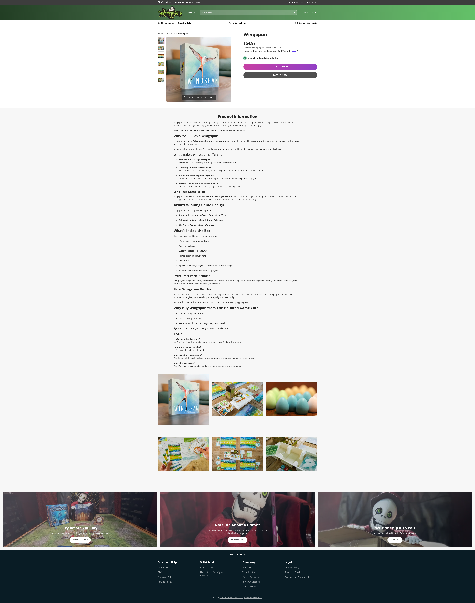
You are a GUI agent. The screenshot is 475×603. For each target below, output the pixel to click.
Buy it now (280, 75)
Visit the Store (249, 572)
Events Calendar (250, 577)
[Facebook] (159, 2)
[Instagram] (162, 2)
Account (304, 12)
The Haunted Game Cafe (231, 597)
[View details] (80, 519)
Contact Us (163, 567)
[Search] (294, 12)
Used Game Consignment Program (213, 574)
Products (171, 33)
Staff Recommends (166, 23)
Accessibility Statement (297, 577)
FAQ (160, 572)
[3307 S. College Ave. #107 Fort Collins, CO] (184, 2)
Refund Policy (165, 581)
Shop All (189, 12)
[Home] (170, 12)
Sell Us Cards (207, 567)
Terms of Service (293, 572)
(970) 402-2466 (297, 2)
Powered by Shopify (253, 597)
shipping (257, 47)
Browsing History (185, 23)
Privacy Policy (292, 567)
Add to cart (280, 66)
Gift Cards (301, 23)
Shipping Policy (166, 577)
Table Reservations (237, 23)
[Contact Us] (311, 2)
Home (160, 33)
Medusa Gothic (250, 586)
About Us (313, 23)
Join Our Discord (251, 581)
